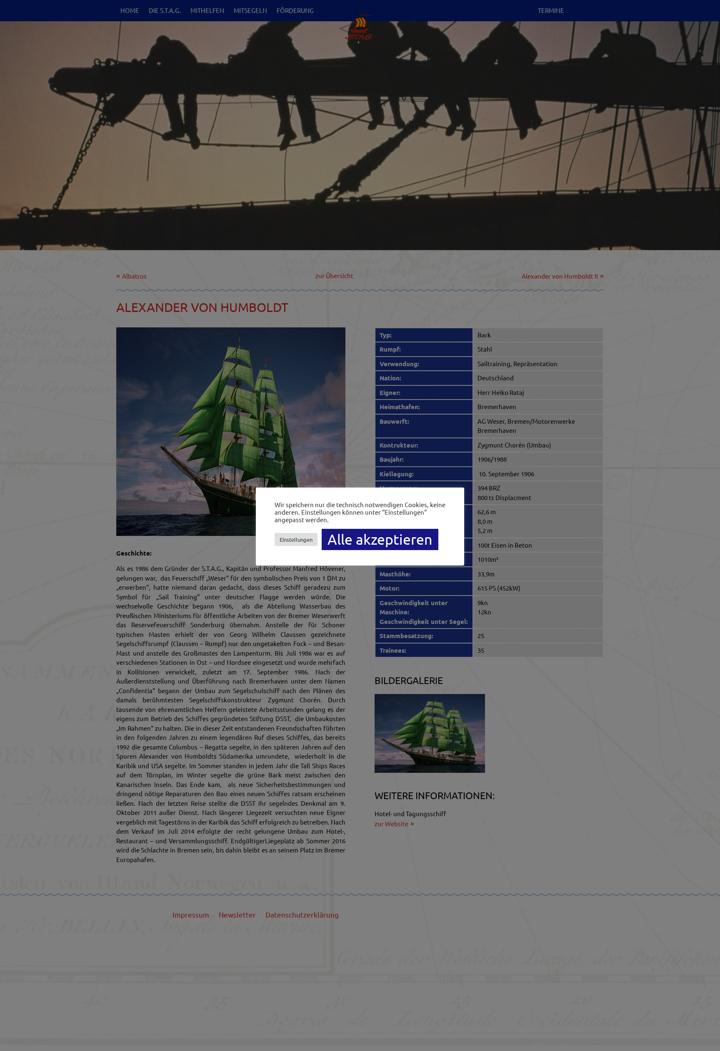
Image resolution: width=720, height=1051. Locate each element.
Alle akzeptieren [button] (380, 539)
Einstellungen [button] (296, 539)
